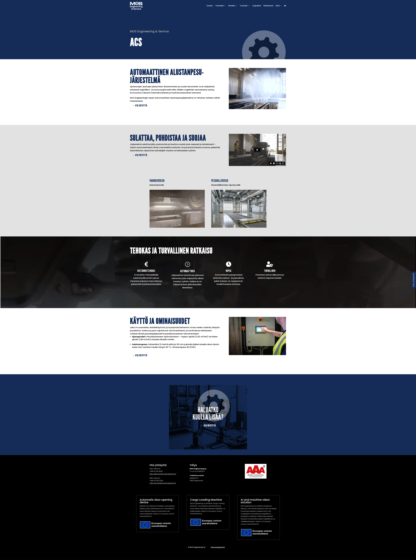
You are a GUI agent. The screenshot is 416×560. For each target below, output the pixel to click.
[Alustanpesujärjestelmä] (257, 108)
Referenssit (268, 5)
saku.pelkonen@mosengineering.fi (163, 474)
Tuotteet (244, 5)
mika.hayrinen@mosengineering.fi (163, 483)
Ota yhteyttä (141, 105)
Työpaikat (256, 5)
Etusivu (210, 5)
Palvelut (231, 5)
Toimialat (219, 5)
